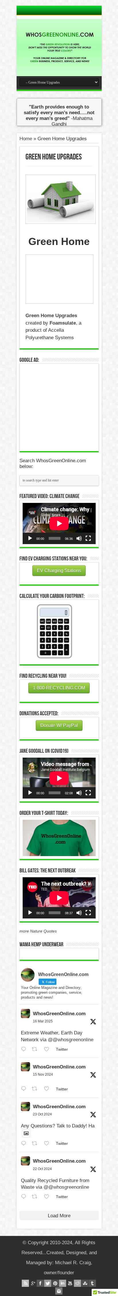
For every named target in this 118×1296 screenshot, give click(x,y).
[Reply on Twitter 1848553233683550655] (25, 1197)
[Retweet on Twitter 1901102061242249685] (36, 1049)
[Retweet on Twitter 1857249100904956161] (36, 1089)
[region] (59, 838)
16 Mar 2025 (43, 1021)
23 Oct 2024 (42, 1114)
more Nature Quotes (38, 931)
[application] (59, 523)
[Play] (30, 538)
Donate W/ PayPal (59, 725)
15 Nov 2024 (43, 1074)
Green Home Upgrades (51, 315)
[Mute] (79, 538)
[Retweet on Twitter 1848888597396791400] (36, 1143)
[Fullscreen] (88, 538)
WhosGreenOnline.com (59, 1013)
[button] (59, 838)
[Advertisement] (66, 407)
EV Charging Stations (59, 570)
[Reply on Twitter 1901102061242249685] (25, 1049)
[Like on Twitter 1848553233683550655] (48, 1197)
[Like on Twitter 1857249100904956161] (48, 1089)
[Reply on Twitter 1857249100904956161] (25, 1089)
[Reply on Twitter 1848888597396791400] (25, 1143)
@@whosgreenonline (70, 1039)
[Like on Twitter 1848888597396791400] (48, 1143)
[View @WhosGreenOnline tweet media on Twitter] (26, 1133)
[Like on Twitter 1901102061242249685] (48, 1049)
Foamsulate (63, 323)
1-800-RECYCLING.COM (59, 687)
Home (25, 138)
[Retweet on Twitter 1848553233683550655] (36, 1197)
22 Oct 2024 (42, 1169)
